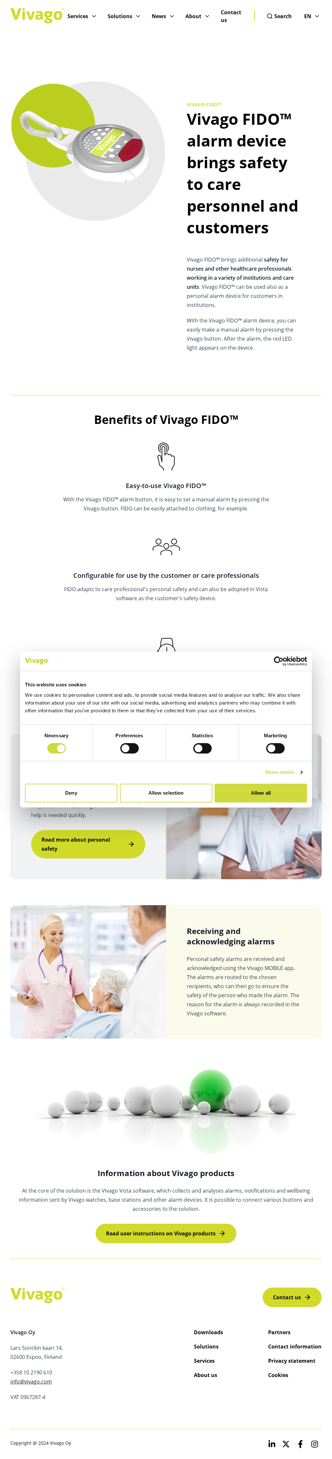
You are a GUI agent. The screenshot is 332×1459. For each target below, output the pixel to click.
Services (77, 16)
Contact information (295, 1346)
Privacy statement (291, 1360)
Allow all (261, 793)
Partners (279, 1332)
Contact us (231, 16)
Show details (279, 772)
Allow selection (166, 793)
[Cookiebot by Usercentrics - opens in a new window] (278, 661)
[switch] (129, 748)
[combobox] (279, 16)
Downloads (208, 1332)
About (193, 16)
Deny (71, 793)
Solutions (120, 16)
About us (205, 1375)
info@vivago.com (31, 1381)
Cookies (278, 1375)
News (159, 16)
